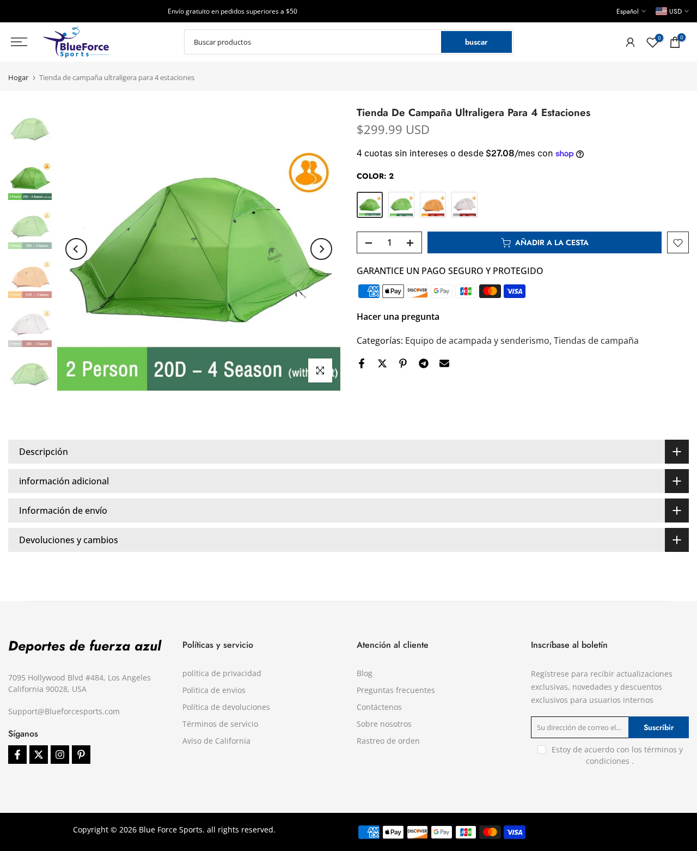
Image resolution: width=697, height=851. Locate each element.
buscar (476, 42)
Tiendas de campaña (596, 341)
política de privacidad (221, 673)
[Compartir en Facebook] (361, 363)
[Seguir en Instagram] (60, 754)
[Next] (321, 249)
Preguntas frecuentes (396, 690)
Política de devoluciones (226, 707)
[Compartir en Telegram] (424, 363)
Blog (364, 673)
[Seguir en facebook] (17, 754)
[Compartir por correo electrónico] (444, 363)
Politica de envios (214, 690)
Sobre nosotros (384, 724)
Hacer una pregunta (398, 317)
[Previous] (76, 249)
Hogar (18, 77)
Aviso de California (216, 740)
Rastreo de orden (388, 740)
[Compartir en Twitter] (382, 363)
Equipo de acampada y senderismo (477, 341)
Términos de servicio (220, 724)
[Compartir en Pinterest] (403, 363)
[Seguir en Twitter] (38, 754)
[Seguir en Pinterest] (81, 754)
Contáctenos (379, 707)
